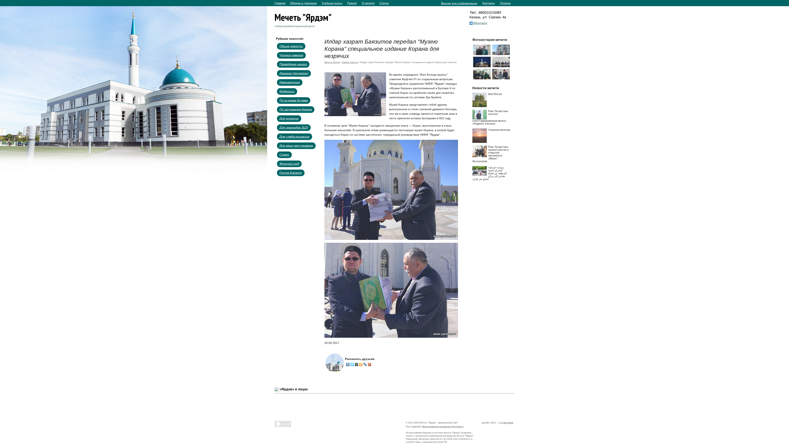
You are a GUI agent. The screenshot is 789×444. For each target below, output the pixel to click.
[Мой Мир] (356, 364)
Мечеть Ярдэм (332, 62)
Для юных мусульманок (296, 145)
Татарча (505, 3)
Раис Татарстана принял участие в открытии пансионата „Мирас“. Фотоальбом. (490, 154)
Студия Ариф (506, 422)
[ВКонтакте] (348, 364)
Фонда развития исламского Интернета (442, 426)
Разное (352, 3)
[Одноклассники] (361, 364)
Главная (280, 3)
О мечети (368, 3)
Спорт (284, 154)
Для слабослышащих (294, 136)
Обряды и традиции (303, 3)
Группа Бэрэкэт (290, 173)
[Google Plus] (369, 364)
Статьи (384, 3)
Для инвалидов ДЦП (293, 127)
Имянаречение (289, 82)
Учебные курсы (332, 3)
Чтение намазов (291, 55)
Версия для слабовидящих (459, 3)
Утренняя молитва (499, 129)
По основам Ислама (293, 100)
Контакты (488, 3)
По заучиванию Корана (295, 109)
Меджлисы (287, 91)
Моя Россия (495, 94)
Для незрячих (289, 118)
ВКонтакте (480, 23)
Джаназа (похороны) (293, 73)
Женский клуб (289, 163)
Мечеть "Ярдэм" (303, 17)
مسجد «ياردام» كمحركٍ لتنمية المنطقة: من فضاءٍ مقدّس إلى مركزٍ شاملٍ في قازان (489, 173)
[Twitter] (352, 364)
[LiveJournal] (365, 364)
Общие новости (291, 46)
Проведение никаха (293, 64)
